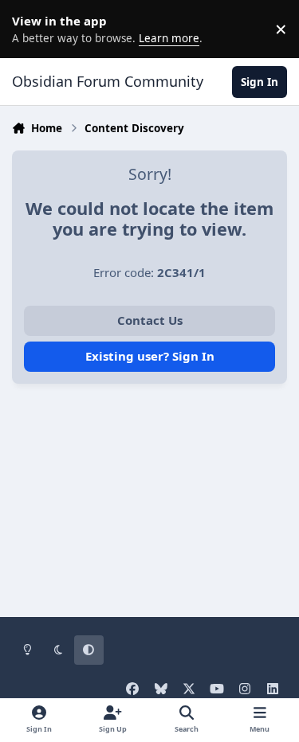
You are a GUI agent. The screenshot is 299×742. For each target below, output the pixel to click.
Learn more (32, 29)
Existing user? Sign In (149, 356)
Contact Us (150, 320)
